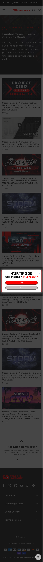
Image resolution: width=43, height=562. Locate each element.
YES (20, 283)
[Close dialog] (38, 272)
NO (21, 288)
